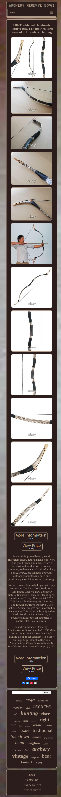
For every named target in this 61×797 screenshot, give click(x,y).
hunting (29, 713)
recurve (42, 706)
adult (28, 708)
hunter (17, 750)
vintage (20, 756)
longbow (33, 743)
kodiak (27, 762)
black (25, 731)
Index (31, 774)
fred (27, 750)
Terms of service (31, 789)
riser (45, 713)
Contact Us (31, 779)
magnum (35, 758)
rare (13, 725)
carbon (14, 731)
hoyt (39, 762)
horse (45, 744)
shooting (48, 738)
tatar (25, 720)
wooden (18, 707)
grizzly (27, 726)
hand (19, 742)
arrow (49, 725)
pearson (17, 721)
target (30, 700)
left (15, 714)
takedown (20, 736)
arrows (37, 725)
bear (46, 756)
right (44, 719)
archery (41, 749)
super (34, 721)
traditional (42, 730)
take (20, 726)
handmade (43, 701)
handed (19, 701)
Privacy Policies (31, 784)
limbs (36, 737)
